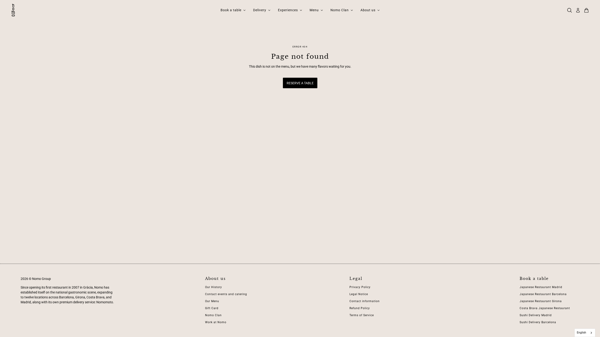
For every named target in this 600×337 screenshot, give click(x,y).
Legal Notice (358, 294)
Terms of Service (361, 315)
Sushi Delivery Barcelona (538, 322)
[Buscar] (569, 10)
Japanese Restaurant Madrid (541, 287)
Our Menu (212, 301)
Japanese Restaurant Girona (541, 301)
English (581, 332)
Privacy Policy (360, 287)
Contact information (364, 301)
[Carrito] (586, 10)
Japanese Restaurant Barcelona (543, 294)
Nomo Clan (213, 315)
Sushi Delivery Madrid (536, 315)
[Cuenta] (578, 10)
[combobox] (585, 333)
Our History (213, 287)
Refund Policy (359, 308)
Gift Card (211, 308)
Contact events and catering (226, 294)
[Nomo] (13, 10)
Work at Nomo (215, 322)
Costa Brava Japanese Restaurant (545, 308)
